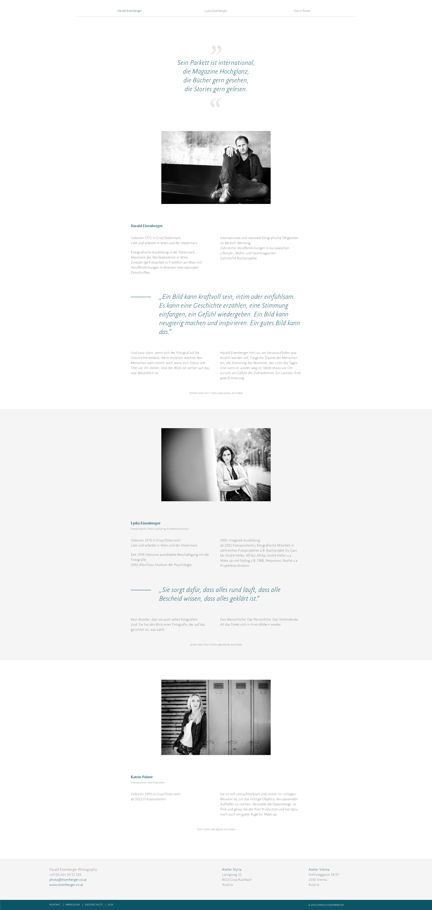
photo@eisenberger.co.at (68, 879)
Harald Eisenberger (129, 11)
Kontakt (55, 904)
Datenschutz (94, 904)
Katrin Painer (302, 11)
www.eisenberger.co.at (66, 884)
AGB (110, 904)
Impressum (73, 904)
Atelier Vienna (318, 869)
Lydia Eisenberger (216, 11)
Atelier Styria (231, 869)
